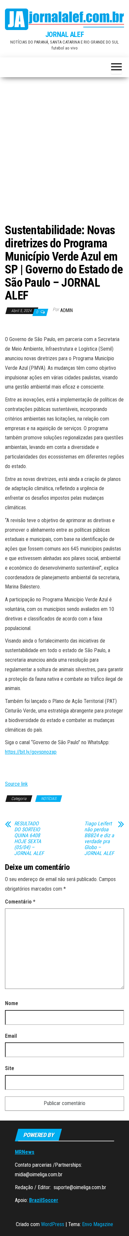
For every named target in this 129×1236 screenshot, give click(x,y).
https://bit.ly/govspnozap (31, 752)
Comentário (20, 902)
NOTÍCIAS (48, 798)
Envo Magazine (97, 1224)
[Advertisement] (64, 153)
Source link (16, 784)
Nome (11, 1003)
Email (11, 1036)
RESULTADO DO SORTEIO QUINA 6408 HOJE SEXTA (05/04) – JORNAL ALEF (29, 838)
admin (66, 310)
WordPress (52, 1224)
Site (9, 1068)
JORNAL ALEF (64, 34)
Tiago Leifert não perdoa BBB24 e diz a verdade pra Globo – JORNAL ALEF (99, 838)
